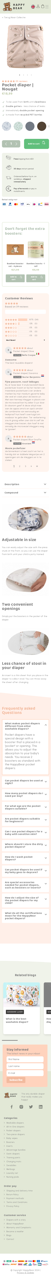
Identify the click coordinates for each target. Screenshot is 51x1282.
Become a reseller (15, 1231)
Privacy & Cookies (25, 1273)
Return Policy (12, 1194)
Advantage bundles (16, 1150)
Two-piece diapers (15, 1134)
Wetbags (10, 1169)
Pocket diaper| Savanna (25, 373)
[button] (9, 81)
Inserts (9, 1146)
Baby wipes (12, 1138)
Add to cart (34, 143)
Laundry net (12, 1173)
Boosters (10, 1142)
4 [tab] (31, 75)
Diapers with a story (16, 1220)
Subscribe (15, 1080)
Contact (10, 1239)
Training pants (13, 1157)
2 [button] (19, 466)
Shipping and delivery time (19, 1191)
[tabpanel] (25, 48)
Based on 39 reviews (16, 306)
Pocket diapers (13, 1130)
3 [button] (25, 466)
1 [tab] (19, 75)
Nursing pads (12, 1177)
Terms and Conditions (16, 1202)
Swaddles (11, 1165)
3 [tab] (27, 75)
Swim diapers (13, 1154)
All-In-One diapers (15, 1127)
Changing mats (13, 1161)
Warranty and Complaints (18, 1227)
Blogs (8, 1235)
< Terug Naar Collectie (14, 17)
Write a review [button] (25, 312)
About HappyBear (15, 1224)
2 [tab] (23, 75)
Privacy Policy (12, 1206)
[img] (20, 348)
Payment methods (15, 1198)
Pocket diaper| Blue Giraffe (27, 439)
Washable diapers (15, 1123)
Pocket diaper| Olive (23, 351)
